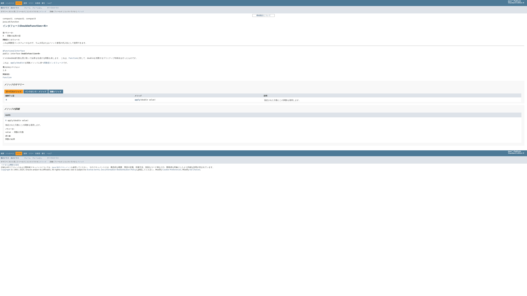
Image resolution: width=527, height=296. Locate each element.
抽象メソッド (55, 91)
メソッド (43, 11)
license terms (93, 170)
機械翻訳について (263, 15)
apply (137, 100)
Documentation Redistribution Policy (118, 170)
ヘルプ (49, 3)
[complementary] (171, 170)
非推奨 (37, 3)
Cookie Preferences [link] (171, 170)
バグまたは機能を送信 (10, 165)
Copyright (5, 170)
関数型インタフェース (53, 63)
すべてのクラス (53, 8)
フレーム (27, 8)
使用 (25, 3)
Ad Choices (194, 170)
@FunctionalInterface (14, 51)
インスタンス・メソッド (35, 91)
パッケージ (10, 3)
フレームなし (37, 8)
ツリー (31, 3)
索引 (43, 3)
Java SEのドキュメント (61, 167)
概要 (2, 3)
